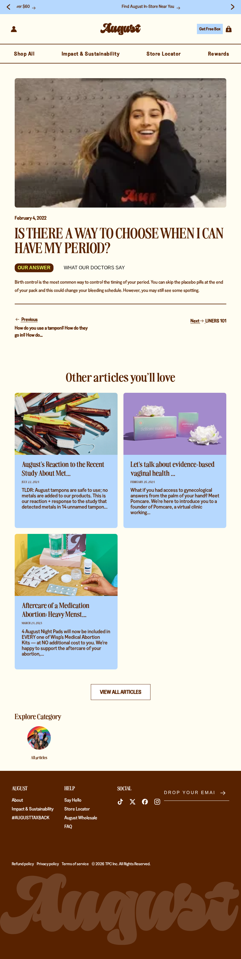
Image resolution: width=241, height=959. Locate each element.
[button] (229, 29)
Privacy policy (48, 863)
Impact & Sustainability (32, 808)
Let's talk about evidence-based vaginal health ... (172, 468)
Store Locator (77, 808)
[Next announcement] (232, 7)
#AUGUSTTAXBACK (30, 817)
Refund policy (23, 863)
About (17, 800)
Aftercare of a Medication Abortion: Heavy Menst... (55, 609)
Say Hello (72, 800)
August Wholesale (80, 817)
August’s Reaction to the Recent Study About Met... (63, 468)
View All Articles (120, 692)
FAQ (68, 826)
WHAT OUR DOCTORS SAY (94, 267)
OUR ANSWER (34, 267)
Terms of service (75, 863)
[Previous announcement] (8, 7)
